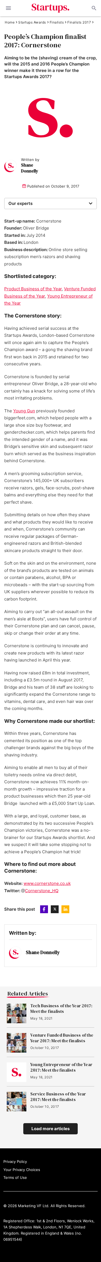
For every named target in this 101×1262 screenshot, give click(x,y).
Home (10, 22)
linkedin (65, 909)
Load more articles (50, 1128)
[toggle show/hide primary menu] (8, 8)
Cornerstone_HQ (41, 890)
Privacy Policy (15, 1161)
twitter (55, 909)
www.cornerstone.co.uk (47, 883)
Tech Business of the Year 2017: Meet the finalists (61, 1008)
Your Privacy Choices (21, 1169)
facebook (44, 909)
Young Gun (24, 410)
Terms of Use (15, 1177)
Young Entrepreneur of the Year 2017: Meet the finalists (61, 1067)
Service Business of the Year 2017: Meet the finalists (58, 1096)
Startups (51, 8)
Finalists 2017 (79, 22)
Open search (93, 8)
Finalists (57, 22)
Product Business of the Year (33, 288)
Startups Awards (32, 22)
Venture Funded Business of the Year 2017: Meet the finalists (61, 1038)
